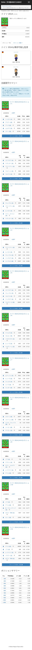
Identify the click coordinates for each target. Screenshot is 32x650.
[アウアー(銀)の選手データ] (3, 122)
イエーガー (16, 52)
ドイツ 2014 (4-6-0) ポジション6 (19, 314)
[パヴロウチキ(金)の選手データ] (3, 339)
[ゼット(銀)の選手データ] (3, 517)
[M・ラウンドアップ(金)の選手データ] (3, 508)
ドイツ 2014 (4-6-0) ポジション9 (19, 441)
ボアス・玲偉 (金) (10, 512)
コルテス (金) (8, 174)
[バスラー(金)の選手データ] (3, 555)
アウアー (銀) (8, 122)
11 (3, 602)
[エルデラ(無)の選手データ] (3, 128)
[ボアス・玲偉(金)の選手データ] (3, 512)
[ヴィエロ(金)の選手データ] (3, 381)
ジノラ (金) (8, 384)
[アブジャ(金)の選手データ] (3, 462)
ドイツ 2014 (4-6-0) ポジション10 (19, 483)
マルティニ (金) (9, 171)
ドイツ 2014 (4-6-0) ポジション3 (19, 184)
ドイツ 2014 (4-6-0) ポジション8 (19, 398)
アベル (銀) (8, 473)
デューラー (16, 67)
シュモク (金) (8, 119)
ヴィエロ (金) (8, 381)
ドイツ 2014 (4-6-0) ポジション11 (19, 528)
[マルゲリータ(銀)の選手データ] (3, 302)
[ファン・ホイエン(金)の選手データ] (3, 213)
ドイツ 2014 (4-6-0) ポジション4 (19, 229)
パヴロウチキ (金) (10, 339)
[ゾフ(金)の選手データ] (3, 459)
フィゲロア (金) (9, 258)
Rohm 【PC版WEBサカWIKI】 (11, 2)
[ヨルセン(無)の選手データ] (3, 336)
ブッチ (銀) (8, 125)
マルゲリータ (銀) (10, 302)
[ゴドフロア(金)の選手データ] (3, 160)
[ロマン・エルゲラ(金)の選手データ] (3, 465)
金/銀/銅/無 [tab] (6, 113)
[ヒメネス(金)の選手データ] (3, 210)
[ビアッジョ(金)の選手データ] (3, 375)
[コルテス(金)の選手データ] (3, 174)
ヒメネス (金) (8, 210)
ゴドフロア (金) (9, 160)
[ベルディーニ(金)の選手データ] (3, 346)
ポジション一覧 (7, 42)
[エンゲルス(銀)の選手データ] (3, 261)
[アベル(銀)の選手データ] (3, 473)
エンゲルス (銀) (9, 261)
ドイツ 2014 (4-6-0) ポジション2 (19, 142)
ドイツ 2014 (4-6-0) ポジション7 (19, 359)
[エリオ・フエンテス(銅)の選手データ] (3, 422)
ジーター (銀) (8, 427)
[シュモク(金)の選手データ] (3, 119)
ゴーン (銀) (8, 131)
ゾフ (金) (7, 459)
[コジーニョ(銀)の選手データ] (3, 419)
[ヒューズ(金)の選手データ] (3, 343)
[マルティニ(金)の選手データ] (3, 171)
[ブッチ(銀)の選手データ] (3, 125)
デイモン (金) (8, 430)
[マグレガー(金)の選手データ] (3, 163)
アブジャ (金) (8, 462)
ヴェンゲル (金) (9, 203)
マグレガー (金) (9, 163)
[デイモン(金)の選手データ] (3, 430)
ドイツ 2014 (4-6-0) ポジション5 (19, 272)
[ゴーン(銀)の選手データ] (3, 131)
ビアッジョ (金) (9, 375)
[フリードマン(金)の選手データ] (3, 166)
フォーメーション (6, 6)
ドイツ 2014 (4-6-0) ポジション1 (19, 102)
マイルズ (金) (8, 332)
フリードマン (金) (10, 166)
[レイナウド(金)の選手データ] (3, 470)
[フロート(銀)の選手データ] (3, 416)
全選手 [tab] (13, 113)
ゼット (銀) (8, 517)
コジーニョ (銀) (9, 419)
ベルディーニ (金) (10, 346)
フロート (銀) (8, 416)
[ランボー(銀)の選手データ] (3, 387)
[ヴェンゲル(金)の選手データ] (3, 203)
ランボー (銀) (8, 387)
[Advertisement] (16, 621)
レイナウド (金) (9, 470)
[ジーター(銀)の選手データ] (3, 427)
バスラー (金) (8, 555)
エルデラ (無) (8, 128)
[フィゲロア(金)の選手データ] (3, 258)
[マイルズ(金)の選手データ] (3, 332)
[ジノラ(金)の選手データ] (3, 384)
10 (3, 600)
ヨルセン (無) (8, 336)
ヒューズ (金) (8, 343)
